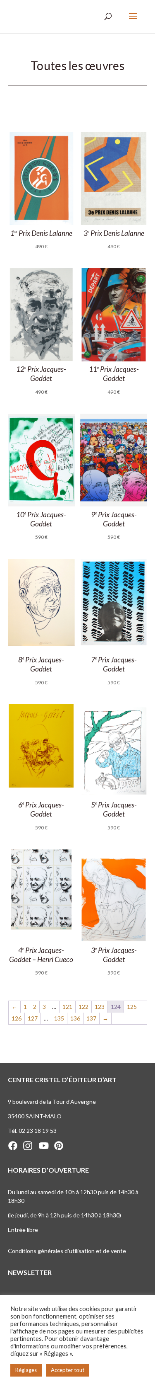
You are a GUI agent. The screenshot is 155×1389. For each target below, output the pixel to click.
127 (33, 1018)
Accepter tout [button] (67, 1370)
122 (83, 1006)
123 (100, 1006)
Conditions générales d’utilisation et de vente (67, 1250)
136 (75, 1018)
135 (59, 1018)
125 (132, 1006)
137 (91, 1018)
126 (16, 1018)
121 (67, 1006)
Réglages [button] (26, 1370)
